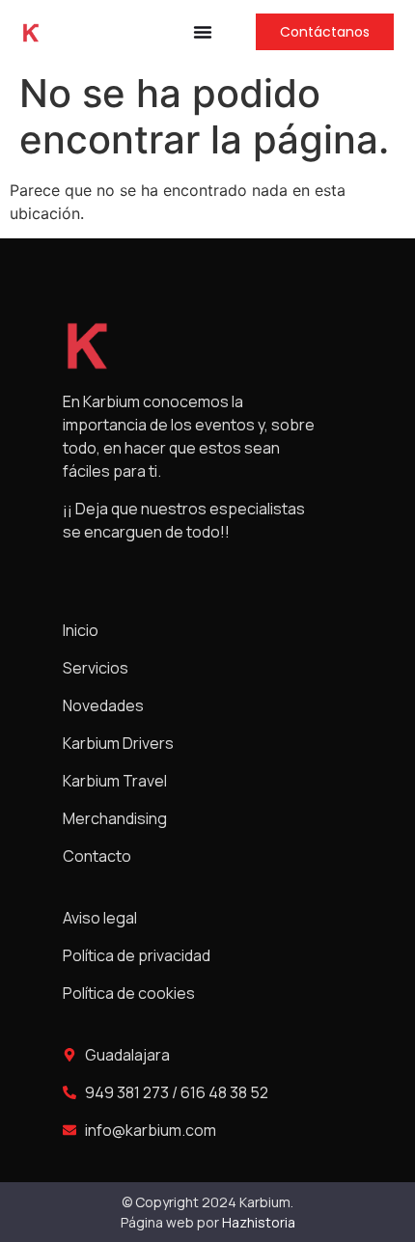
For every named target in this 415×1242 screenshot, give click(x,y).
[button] (202, 31)
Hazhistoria (258, 1222)
